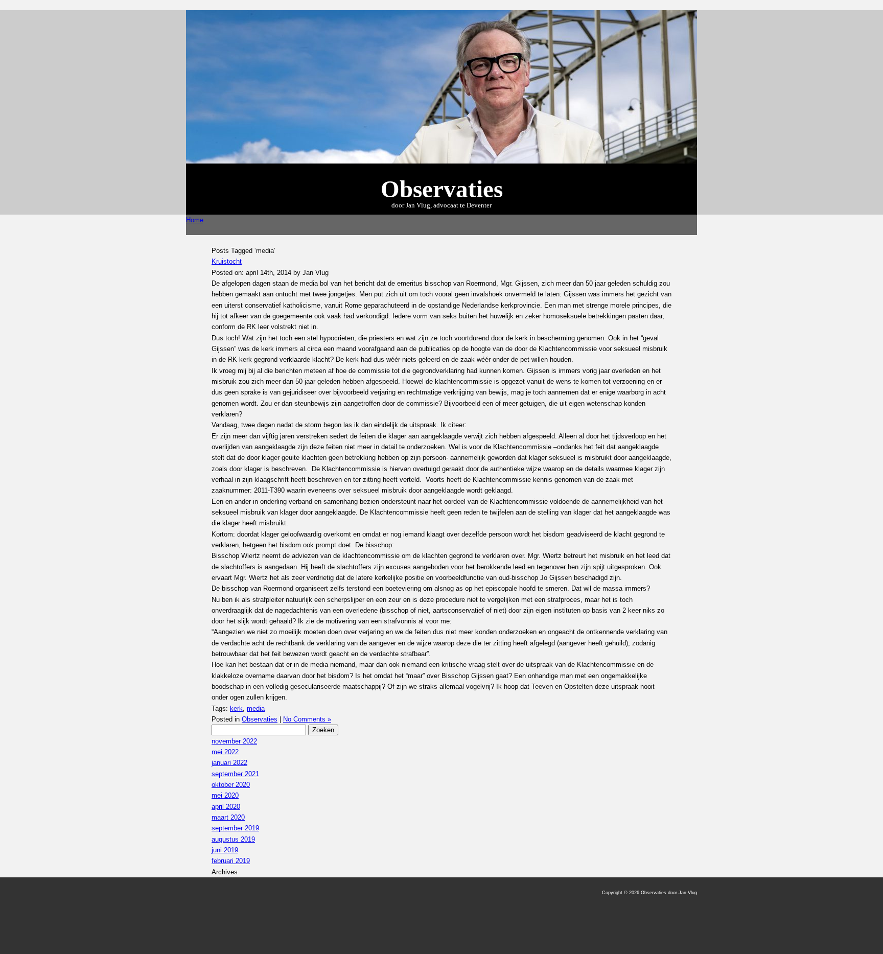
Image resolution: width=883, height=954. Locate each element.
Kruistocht (227, 261)
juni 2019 (225, 850)
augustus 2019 (233, 839)
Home (194, 220)
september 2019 (235, 828)
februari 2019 (231, 861)
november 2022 (234, 741)
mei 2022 (225, 752)
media (256, 708)
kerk (236, 708)
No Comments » (307, 719)
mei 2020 (225, 795)
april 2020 (226, 806)
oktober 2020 (231, 784)
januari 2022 (229, 762)
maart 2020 (228, 817)
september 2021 (235, 774)
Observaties (259, 719)
